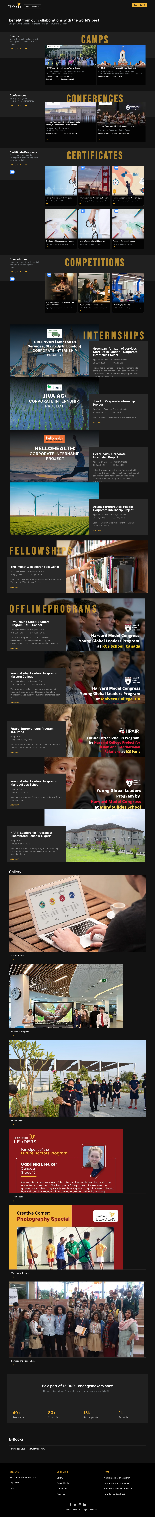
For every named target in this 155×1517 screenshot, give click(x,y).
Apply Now (97, 422)
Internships (114, 336)
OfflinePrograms (53, 609)
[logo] (14, 3)
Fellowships (41, 551)
